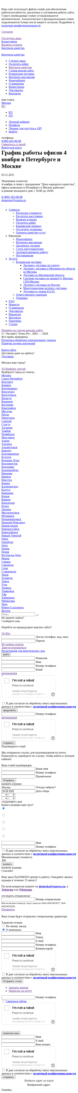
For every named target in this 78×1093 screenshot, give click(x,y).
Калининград (9, 486)
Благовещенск (10, 453)
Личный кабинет (19, 121)
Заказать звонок (18, 987)
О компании (16, 83)
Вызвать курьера (26, 219)
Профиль (14, 125)
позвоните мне (11, 1033)
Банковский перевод (28, 226)
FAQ (12, 301)
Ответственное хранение (31, 294)
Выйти (13, 131)
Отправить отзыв (12, 981)
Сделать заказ (17, 60)
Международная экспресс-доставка (45, 288)
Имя (38, 661)
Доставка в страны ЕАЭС (39, 291)
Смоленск (7, 564)
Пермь (5, 548)
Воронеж (7, 401)
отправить (8, 743)
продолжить (9, 710)
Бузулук (6, 457)
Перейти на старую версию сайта (22, 330)
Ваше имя (42, 768)
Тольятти (7, 578)
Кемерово (7, 493)
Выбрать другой (15, 368)
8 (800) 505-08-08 (11, 197)
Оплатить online (18, 64)
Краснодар (8, 502)
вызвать (7, 864)
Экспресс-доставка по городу (41, 265)
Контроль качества (20, 67)
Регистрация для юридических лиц (23, 650)
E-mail (39, 940)
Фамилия (41, 658)
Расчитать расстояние (29, 216)
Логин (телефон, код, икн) (52, 636)
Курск (5, 506)
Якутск (5, 610)
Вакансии (15, 314)
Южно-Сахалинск (12, 607)
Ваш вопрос (43, 1044)
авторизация (9, 673)
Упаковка (22, 297)
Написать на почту (20, 990)
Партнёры (15, 320)
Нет (7, 633)
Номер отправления (48, 899)
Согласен (7, 31)
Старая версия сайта (21, 70)
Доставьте (7, 356)
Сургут (5, 424)
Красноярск (8, 408)
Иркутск (6, 479)
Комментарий (44, 948)
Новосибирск (9, 532)
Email (39, 669)
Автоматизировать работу (32, 252)
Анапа (5, 440)
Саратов (6, 421)
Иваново (6, 473)
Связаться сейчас (16, 1001)
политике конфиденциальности (21, 25)
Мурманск (7, 515)
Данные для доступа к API (25, 128)
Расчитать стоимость (29, 212)
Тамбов (6, 430)
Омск (4, 538)
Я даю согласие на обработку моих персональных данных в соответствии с (38, 705)
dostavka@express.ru (13, 200)
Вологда (6, 398)
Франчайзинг (17, 80)
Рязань (5, 558)
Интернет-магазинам (22, 77)
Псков (5, 551)
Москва (6, 102)
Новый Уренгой (11, 535)
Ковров (6, 499)
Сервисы (14, 209)
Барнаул (6, 450)
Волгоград (8, 391)
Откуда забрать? (46, 787)
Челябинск (8, 434)
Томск (5, 581)
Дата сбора (42, 791)
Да (3, 368)
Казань (5, 483)
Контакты (15, 93)
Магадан (6, 411)
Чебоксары (8, 600)
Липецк (6, 509)
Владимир (7, 466)
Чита (4, 604)
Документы (16, 90)
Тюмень (6, 587)
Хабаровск (8, 597)
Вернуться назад (11, 147)
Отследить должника (29, 229)
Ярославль (8, 437)
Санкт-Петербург (12, 378)
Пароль (40, 640)
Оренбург (7, 542)
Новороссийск (10, 529)
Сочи (4, 568)
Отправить (9, 780)
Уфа (4, 594)
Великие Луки (10, 460)
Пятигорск (8, 417)
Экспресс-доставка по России (41, 284)
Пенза (5, 414)
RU (3, 106)
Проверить (8, 909)
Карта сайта (8, 349)
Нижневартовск (11, 519)
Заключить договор (28, 245)
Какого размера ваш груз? (17, 804)
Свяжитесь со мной (13, 144)
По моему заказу (16, 926)
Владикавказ (9, 388)
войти (6, 654)
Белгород (7, 381)
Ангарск (6, 444)
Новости (14, 304)
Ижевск (6, 476)
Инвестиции (16, 86)
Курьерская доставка (21, 73)
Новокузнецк (9, 525)
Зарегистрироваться (13, 647)
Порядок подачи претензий (18, 343)
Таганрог (7, 427)
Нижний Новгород (13, 522)
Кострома (7, 404)
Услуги (13, 258)
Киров (5, 496)
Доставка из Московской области (43, 275)
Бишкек (6, 385)
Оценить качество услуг (31, 232)
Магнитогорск (10, 512)
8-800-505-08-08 (11, 141)
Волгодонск (8, 394)
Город (39, 937)
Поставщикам (24, 255)
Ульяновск (7, 591)
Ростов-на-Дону (11, 555)
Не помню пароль (12, 644)
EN (11, 115)
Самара (6, 561)
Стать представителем (30, 248)
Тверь (5, 574)
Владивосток (9, 463)
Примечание (43, 776)
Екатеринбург (10, 470)
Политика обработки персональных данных (28, 340)
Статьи (13, 324)
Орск (4, 545)
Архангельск (9, 447)
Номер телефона (46, 665)
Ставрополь (8, 571)
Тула (4, 584)
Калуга (5, 489)
